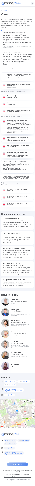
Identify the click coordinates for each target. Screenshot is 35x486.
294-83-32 (24, 381)
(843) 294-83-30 (10, 381)
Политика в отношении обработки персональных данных (17, 471)
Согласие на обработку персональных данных (17, 476)
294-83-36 (10, 444)
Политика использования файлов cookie (17, 474)
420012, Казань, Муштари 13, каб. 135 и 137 (13, 390)
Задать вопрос (17, 464)
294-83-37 (10, 385)
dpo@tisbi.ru (9, 395)
